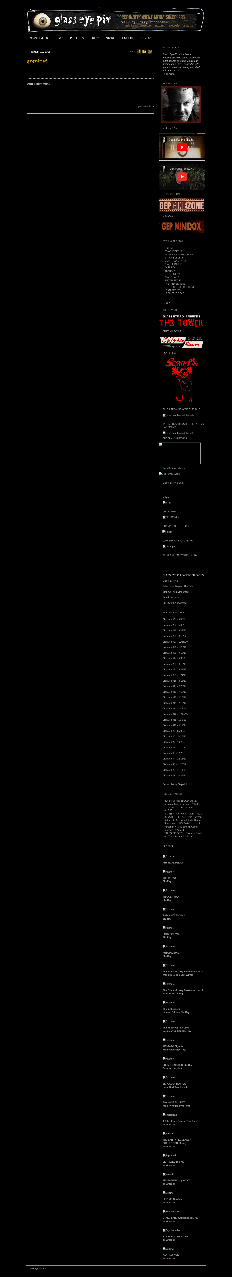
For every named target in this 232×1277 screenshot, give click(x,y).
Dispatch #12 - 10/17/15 (175, 714)
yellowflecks (145, 106)
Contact (147, 38)
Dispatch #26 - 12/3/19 (174, 647)
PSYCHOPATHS (173, 251)
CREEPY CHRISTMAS (175, 438)
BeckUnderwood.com (174, 468)
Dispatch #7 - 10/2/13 (174, 742)
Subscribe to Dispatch (175, 784)
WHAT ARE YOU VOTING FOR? (180, 555)
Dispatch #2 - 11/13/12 (174, 770)
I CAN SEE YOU (173, 290)
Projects (77, 38)
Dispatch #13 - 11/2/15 (174, 708)
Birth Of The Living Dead (175, 591)
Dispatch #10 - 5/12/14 (174, 725)
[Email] (149, 51)
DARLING (169, 267)
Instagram (188, 38)
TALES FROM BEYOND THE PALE (181, 409)
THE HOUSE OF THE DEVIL (179, 287)
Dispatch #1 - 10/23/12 (174, 775)
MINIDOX (168, 215)
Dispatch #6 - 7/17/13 (174, 747)
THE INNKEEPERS (174, 283)
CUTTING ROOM (172, 331)
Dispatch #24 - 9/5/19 (174, 658)
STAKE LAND (171, 277)
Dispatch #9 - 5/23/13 (174, 731)
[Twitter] (144, 51)
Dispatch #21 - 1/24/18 (174, 675)
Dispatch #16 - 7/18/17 (174, 692)
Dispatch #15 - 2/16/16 (174, 697)
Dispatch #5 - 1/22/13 (174, 753)
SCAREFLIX (169, 353)
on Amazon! (177, 1143)
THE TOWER (170, 310)
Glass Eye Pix (39, 38)
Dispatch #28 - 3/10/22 (174, 636)
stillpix (166, 497)
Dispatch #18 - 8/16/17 (174, 680)
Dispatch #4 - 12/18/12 (174, 758)
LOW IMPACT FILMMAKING (178, 540)
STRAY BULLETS (173, 257)
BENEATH (169, 270)
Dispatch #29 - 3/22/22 (174, 630)
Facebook (164, 38)
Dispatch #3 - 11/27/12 (174, 764)
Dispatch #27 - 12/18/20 (175, 641)
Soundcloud (196, 38)
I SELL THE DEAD (174, 293)
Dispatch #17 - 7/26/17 (174, 686)
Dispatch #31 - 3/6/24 (174, 619)
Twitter (172, 38)
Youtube (180, 38)
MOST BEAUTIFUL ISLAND (179, 254)
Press (95, 38)
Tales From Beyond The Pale (178, 586)
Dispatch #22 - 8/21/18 (174, 669)
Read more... (169, 73)
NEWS (59, 38)
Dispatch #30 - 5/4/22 (174, 625)
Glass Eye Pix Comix (174, 482)
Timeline (128, 38)
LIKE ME (169, 248)
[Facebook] (138, 51)
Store (110, 38)
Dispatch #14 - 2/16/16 (174, 703)
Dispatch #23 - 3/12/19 (174, 664)
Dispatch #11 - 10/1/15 (174, 719)
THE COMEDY (172, 274)
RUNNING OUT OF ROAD (176, 526)
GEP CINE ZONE (172, 194)
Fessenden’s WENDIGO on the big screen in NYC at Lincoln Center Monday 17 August (182, 826)
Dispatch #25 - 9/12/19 (174, 652)
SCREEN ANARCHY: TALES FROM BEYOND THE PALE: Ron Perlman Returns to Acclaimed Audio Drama (183, 817)
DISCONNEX (170, 511)
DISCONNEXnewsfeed (175, 603)
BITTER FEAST (172, 280)
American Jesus (171, 597)
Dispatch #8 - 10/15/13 (174, 736)
